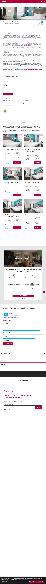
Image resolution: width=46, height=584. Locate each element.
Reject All (41, 581)
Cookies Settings (4, 581)
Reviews (3, 364)
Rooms (2, 357)
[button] (38, 1)
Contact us (5, 89)
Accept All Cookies (32, 581)
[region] (23, 580)
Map (45, 27)
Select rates (17, 162)
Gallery (2, 368)
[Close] (45, 290)
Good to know (4, 350)
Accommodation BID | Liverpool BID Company (33, 69)
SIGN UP (38, 407)
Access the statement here (27, 45)
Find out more (23, 298)
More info (7, 163)
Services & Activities (5, 353)
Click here (6, 410)
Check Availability (8, 94)
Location (3, 360)
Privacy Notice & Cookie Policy (23, 579)
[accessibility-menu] (44, 292)
